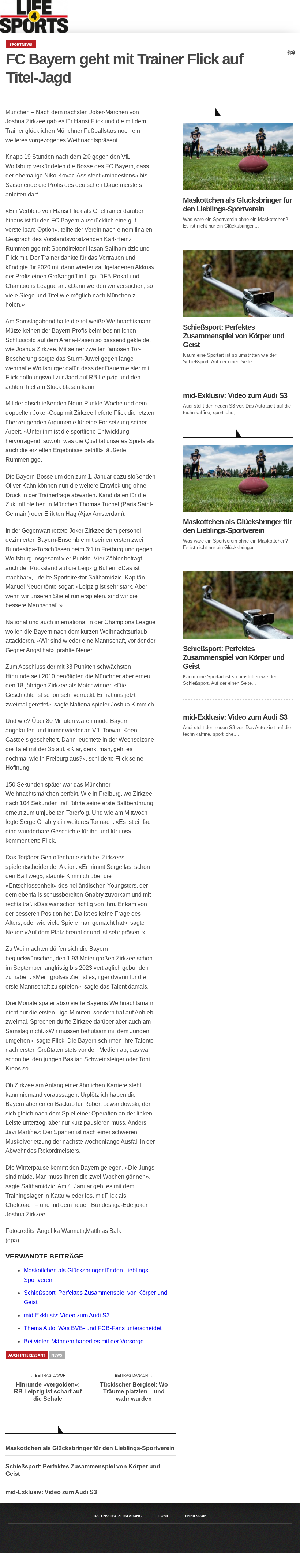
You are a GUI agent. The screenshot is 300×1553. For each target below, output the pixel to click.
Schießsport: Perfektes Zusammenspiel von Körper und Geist (82, 1470)
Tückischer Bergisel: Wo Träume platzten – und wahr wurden (134, 1391)
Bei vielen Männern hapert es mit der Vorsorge (84, 1341)
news (56, 1355)
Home (163, 1516)
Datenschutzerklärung (118, 1516)
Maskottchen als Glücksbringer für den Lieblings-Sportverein (90, 1448)
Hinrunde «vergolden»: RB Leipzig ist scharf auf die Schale (48, 1391)
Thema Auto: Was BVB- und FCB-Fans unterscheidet (92, 1328)
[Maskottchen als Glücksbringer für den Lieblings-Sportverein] (238, 188)
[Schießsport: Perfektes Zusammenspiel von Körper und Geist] (238, 315)
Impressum (195, 1516)
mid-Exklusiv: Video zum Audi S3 (67, 1315)
